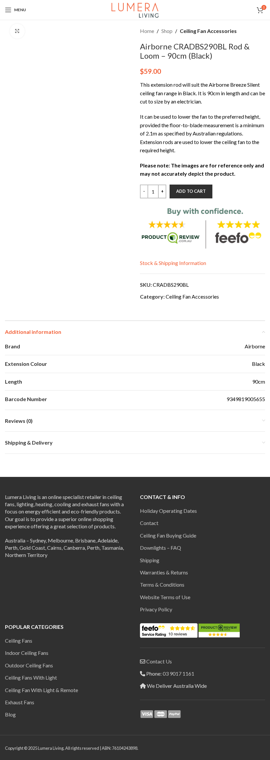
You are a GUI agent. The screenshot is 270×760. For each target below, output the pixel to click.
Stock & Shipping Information (173, 263)
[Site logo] (135, 9)
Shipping (149, 560)
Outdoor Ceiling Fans (29, 665)
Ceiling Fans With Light (31, 677)
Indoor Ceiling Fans (26, 653)
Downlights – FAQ (160, 547)
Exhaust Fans (19, 702)
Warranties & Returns (164, 572)
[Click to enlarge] (17, 31)
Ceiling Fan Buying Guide (168, 535)
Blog (10, 714)
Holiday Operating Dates (168, 511)
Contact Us (159, 661)
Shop (167, 31)
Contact (149, 523)
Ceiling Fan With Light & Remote (41, 690)
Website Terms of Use (165, 597)
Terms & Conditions (162, 584)
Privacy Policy (156, 609)
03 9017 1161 (178, 673)
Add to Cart (191, 191)
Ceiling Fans (18, 640)
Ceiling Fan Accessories (208, 31)
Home (147, 31)
